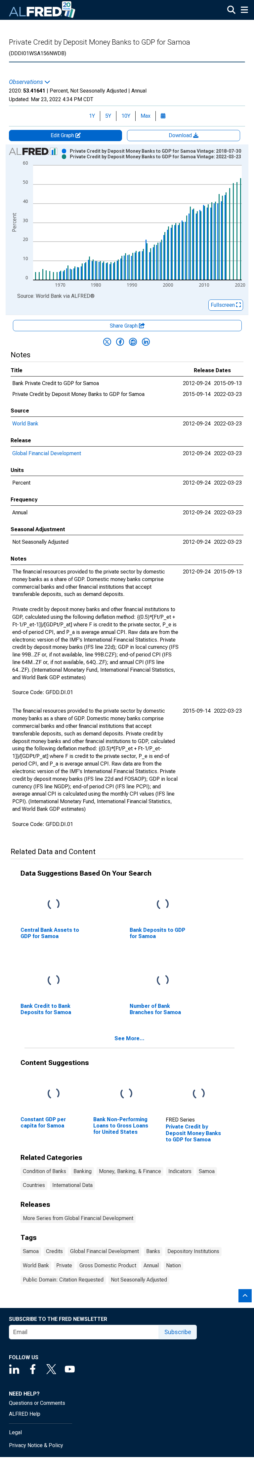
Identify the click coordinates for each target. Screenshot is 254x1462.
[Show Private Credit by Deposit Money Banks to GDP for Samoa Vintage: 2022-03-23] (155, 156)
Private (64, 1265)
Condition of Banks (44, 1171)
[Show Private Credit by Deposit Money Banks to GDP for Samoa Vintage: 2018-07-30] (155, 151)
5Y (108, 116)
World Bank (25, 423)
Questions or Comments (37, 1403)
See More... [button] (129, 1038)
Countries (34, 1185)
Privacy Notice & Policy (36, 1445)
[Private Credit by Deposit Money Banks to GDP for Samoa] (199, 1093)
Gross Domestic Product (107, 1265)
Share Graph (124, 326)
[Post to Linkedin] (146, 342)
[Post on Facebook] (120, 342)
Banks (153, 1251)
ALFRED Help (24, 1414)
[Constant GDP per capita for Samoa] (54, 1093)
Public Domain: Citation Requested (63, 1280)
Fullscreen (223, 305)
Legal (15, 1432)
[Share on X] (107, 342)
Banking (82, 1171)
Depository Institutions (193, 1251)
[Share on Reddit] (133, 342)
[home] (42, 10)
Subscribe (177, 1331)
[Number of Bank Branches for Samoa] (163, 980)
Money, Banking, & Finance (130, 1171)
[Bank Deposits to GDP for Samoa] (163, 904)
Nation (173, 1265)
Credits (54, 1251)
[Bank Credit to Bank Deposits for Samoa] (54, 980)
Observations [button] (26, 82)
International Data (72, 1185)
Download (181, 135)
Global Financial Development (46, 453)
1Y (92, 116)
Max (145, 116)
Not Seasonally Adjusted (139, 1280)
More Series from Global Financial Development (78, 1218)
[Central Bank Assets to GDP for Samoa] (54, 904)
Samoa (207, 1171)
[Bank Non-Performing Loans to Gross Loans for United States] (126, 1093)
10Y (125, 116)
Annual (151, 1265)
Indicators (179, 1171)
